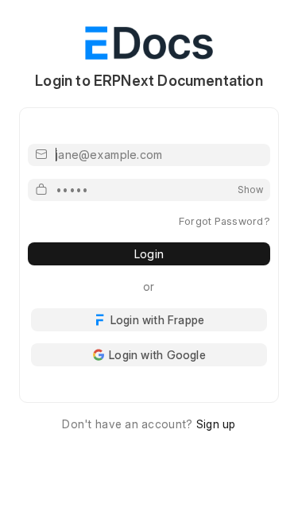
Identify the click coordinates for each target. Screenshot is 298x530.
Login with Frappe (157, 320)
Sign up (216, 424)
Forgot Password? (224, 221)
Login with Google (157, 355)
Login (149, 254)
